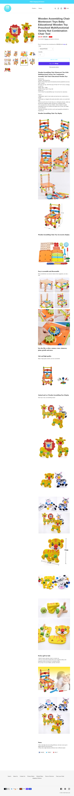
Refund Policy (39, 776)
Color (39, 46)
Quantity (40, 51)
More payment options (54, 67)
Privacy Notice (30, 776)
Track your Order (60, 776)
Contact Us (22, 776)
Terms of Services (49, 776)
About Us (15, 776)
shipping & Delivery (37, 778)
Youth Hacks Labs (66, 792)
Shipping (46, 39)
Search (9, 776)
